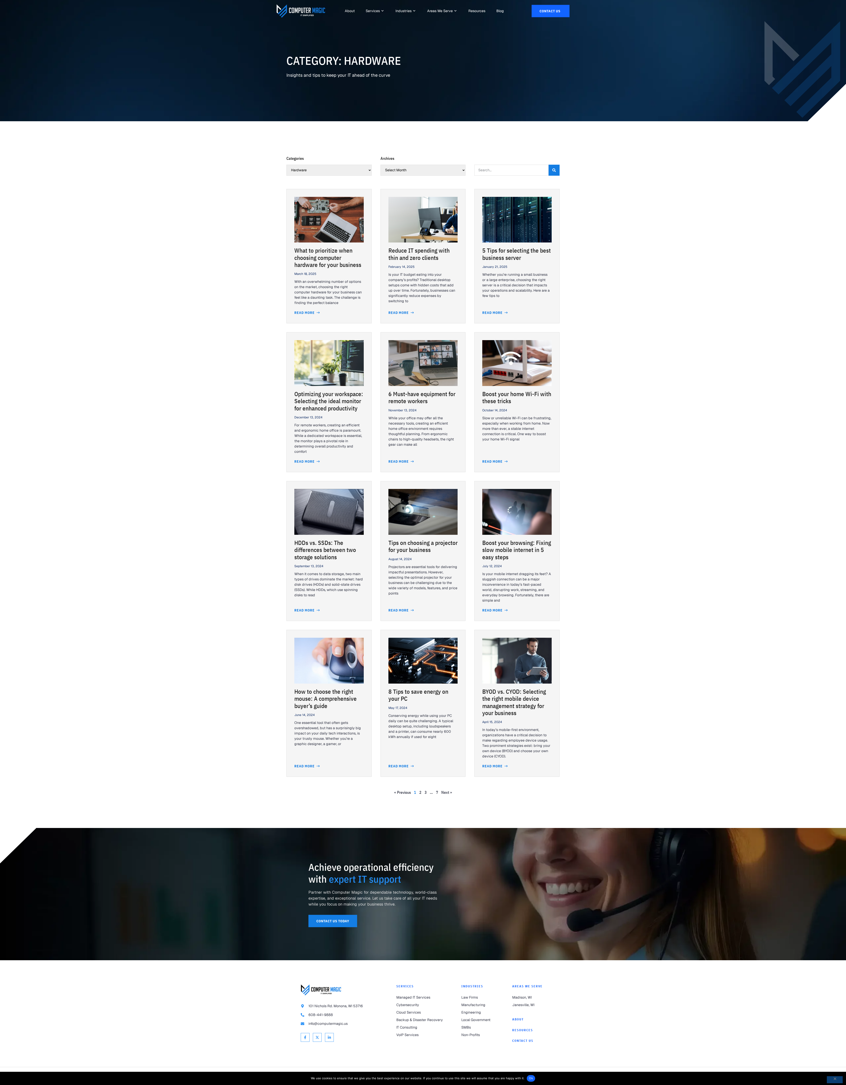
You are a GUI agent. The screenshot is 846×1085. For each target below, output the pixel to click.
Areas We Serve (527, 986)
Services (405, 986)
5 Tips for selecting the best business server (516, 253)
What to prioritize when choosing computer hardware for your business (327, 257)
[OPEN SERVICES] (382, 11)
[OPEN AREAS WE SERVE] (455, 11)
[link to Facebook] (305, 1037)
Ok (531, 1078)
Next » (446, 792)
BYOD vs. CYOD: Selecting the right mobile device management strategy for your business (514, 702)
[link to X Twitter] (317, 1037)
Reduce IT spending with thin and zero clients (419, 253)
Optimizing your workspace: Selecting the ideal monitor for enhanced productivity (328, 401)
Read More (304, 312)
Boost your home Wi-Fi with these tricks (516, 397)
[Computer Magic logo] (321, 989)
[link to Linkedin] (329, 1037)
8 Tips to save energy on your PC (418, 695)
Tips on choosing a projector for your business (423, 546)
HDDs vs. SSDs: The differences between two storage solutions (325, 550)
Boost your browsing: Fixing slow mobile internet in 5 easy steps (516, 550)
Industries (472, 986)
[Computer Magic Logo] (300, 11)
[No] (835, 1079)
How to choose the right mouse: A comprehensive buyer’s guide (325, 699)
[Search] (554, 170)
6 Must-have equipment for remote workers (421, 397)
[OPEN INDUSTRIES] (414, 11)
